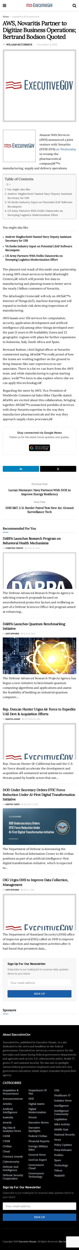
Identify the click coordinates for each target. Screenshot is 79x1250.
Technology (61, 1165)
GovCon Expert (37, 1159)
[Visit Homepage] (39, 5)
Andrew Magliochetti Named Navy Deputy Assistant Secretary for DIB (40, 196)
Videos (58, 1170)
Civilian (7, 1146)
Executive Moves (38, 1122)
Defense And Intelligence (10, 1168)
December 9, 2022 (47, 44)
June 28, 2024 (33, 548)
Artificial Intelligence (10, 1110)
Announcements (13, 1098)
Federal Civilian (37, 1136)
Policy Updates (63, 1144)
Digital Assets (36, 1103)
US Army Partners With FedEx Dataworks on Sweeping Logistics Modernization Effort (35, 213)
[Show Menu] (4, 5)
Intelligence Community (61, 1112)
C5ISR (6, 1141)
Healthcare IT (62, 1095)
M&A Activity (62, 1124)
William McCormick (19, 44)
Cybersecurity (11, 1161)
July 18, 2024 (29, 633)
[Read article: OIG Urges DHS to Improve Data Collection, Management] (39, 912)
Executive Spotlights (34, 1129)
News (57, 1139)
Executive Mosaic (27, 1241)
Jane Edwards (12, 633)
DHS (31, 1098)
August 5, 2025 (30, 804)
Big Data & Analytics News (12, 1129)
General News (37, 1154)
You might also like (18, 189)
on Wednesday (66, 149)
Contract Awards (13, 1156)
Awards (7, 1122)
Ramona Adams (13, 719)
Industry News (62, 1100)
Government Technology (36, 1175)
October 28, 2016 (32, 719)
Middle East (61, 1129)
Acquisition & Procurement (26, 16)
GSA (56, 1090)
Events (32, 1117)
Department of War (37, 1092)
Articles (7, 1103)
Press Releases (62, 1150)
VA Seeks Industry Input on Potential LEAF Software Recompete (40, 204)
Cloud (6, 1151)
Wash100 (59, 1175)
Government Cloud (36, 1166)
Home (6, 16)
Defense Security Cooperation (13, 1177)
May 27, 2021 (28, 890)
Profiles (58, 1155)
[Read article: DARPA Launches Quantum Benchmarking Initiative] (39, 656)
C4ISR (6, 1136)
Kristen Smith (13, 804)
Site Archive (65, 1241)
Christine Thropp (14, 548)
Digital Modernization (37, 1110)
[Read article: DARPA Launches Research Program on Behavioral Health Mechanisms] (39, 570)
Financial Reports (38, 1141)
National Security (64, 1134)
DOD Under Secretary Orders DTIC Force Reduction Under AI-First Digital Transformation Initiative (39, 794)
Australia (8, 1117)
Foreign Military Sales (38, 1148)
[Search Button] (74, 5)
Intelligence (61, 1105)
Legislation (60, 1119)
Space (57, 1160)
